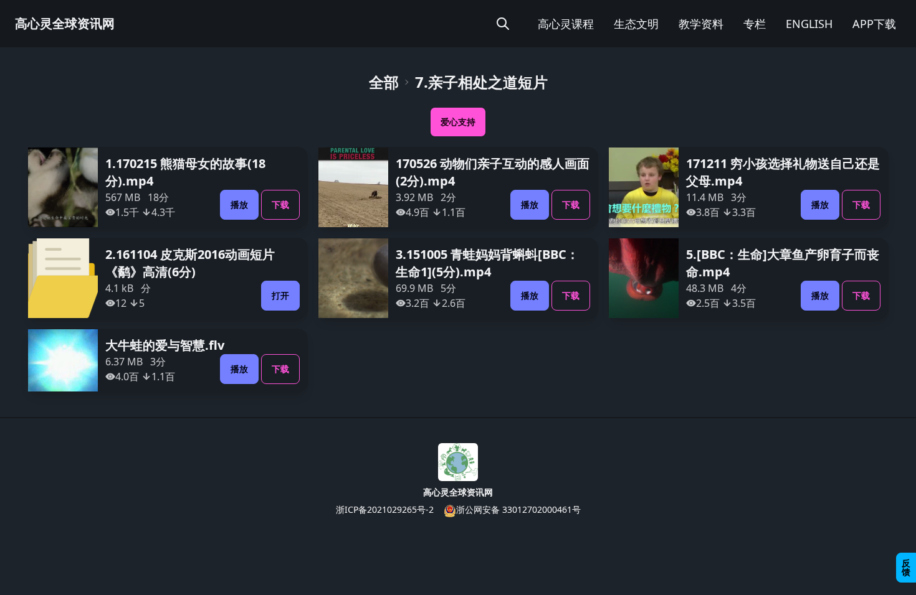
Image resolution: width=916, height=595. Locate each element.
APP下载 (874, 23)
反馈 (906, 567)
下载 (280, 204)
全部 (384, 82)
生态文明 (636, 23)
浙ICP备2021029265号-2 (385, 509)
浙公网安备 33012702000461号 (518, 509)
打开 (280, 295)
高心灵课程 (566, 23)
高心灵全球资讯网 (65, 23)
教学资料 (701, 23)
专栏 (754, 23)
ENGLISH (809, 23)
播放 (239, 204)
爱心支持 (458, 122)
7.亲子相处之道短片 (481, 82)
